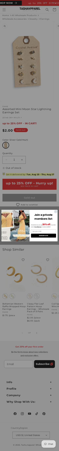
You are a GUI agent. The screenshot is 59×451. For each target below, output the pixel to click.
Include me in (43, 235)
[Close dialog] (55, 211)
